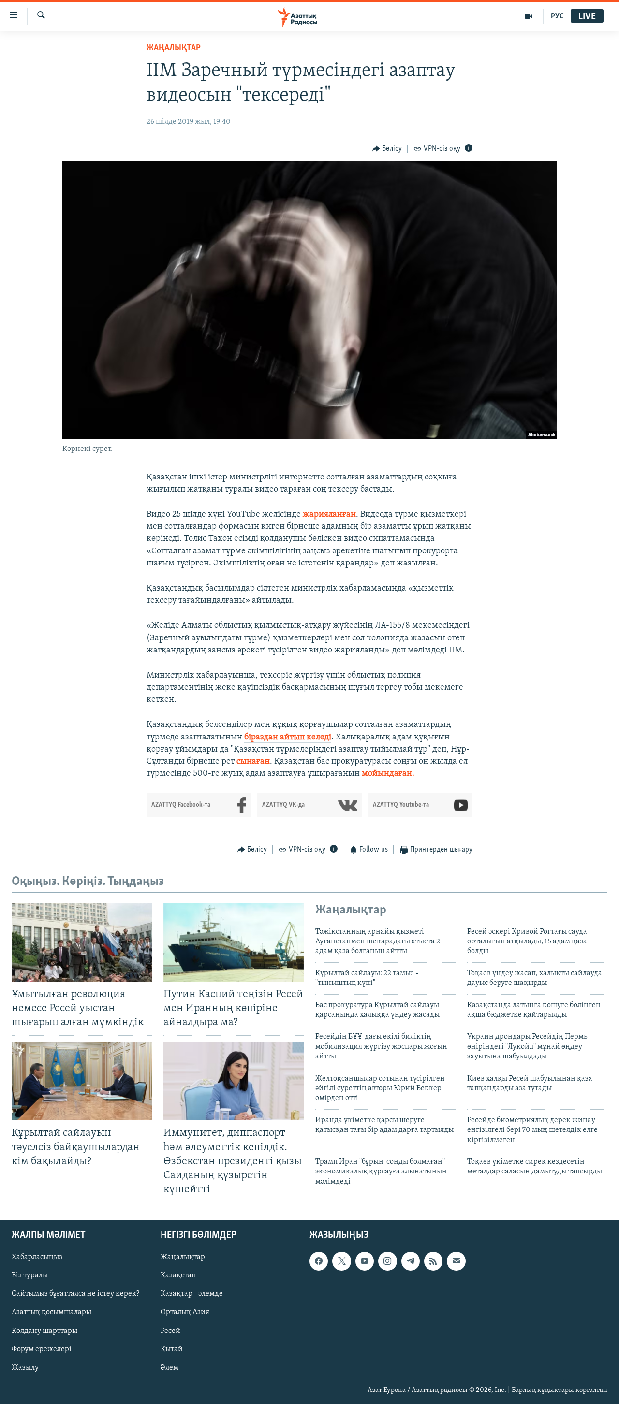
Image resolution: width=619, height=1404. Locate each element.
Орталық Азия (185, 1313)
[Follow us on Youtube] (364, 1261)
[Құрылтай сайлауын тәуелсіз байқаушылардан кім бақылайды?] (82, 1081)
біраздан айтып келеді (287, 737)
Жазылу (25, 1368)
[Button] (387, 149)
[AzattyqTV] (529, 16)
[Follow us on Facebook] (319, 1261)
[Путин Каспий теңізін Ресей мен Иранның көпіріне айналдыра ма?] (233, 942)
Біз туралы (30, 1275)
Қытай (172, 1349)
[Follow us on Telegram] (410, 1261)
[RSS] (433, 1261)
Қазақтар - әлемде (192, 1294)
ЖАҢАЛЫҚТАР (174, 48)
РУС (557, 16)
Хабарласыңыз (37, 1257)
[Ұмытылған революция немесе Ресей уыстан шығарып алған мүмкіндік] (82, 942)
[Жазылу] (456, 1261)
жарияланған (329, 514)
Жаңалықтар (183, 1257)
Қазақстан (178, 1275)
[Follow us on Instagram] (387, 1261)
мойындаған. (388, 773)
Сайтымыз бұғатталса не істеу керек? (75, 1294)
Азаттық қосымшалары (51, 1313)
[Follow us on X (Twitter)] (341, 1261)
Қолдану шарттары (44, 1331)
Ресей (170, 1331)
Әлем (169, 1368)
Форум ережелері (42, 1349)
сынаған (253, 761)
